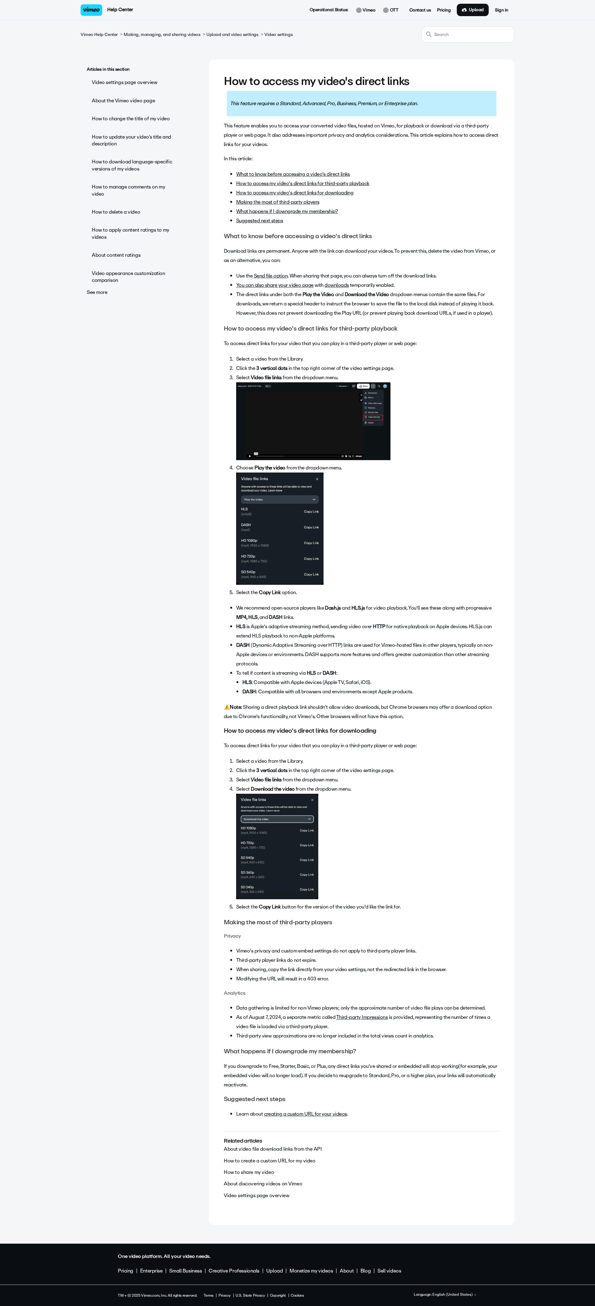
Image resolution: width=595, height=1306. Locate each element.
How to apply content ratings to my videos (130, 233)
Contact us (420, 10)
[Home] (91, 10)
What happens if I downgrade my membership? (287, 211)
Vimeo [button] (368, 10)
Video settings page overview (124, 82)
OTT (393, 10)
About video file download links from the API (273, 1149)
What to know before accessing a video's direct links (293, 174)
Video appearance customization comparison (128, 276)
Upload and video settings (232, 34)
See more (97, 292)
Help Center (120, 9)
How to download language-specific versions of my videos (132, 165)
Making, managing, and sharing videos (162, 34)
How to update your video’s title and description (131, 140)
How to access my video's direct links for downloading (294, 193)
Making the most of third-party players (277, 202)
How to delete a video (116, 212)
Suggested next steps (259, 220)
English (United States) (453, 1295)
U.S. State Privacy (250, 1295)
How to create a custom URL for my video (269, 1161)
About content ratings (116, 255)
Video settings (278, 34)
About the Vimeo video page (123, 100)
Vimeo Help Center (99, 34)
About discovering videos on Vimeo (263, 1183)
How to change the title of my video (131, 118)
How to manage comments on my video (128, 190)
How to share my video (249, 1172)
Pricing (444, 10)
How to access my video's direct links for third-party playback (302, 183)
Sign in (501, 10)
